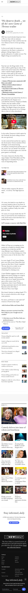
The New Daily (9, 31)
